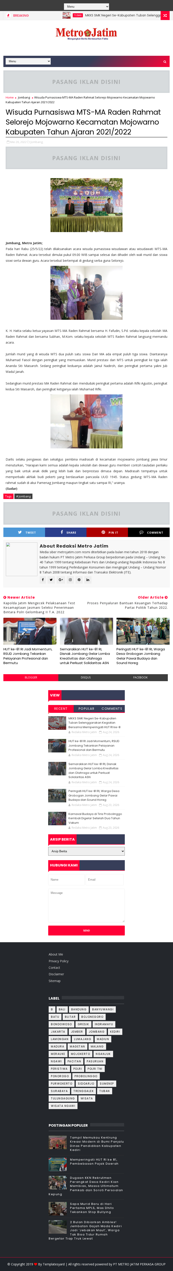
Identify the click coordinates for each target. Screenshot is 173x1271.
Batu (55, 1017)
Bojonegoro (92, 1017)
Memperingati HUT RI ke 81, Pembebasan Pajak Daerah (94, 1161)
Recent (61, 708)
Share (71, 533)
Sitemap (55, 981)
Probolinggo (86, 1076)
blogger (31, 677)
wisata (87, 1098)
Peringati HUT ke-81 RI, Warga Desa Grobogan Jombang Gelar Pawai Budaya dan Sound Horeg (140, 656)
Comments (112, 708)
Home (10, 97)
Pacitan (74, 1061)
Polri (77, 1069)
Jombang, (37, 142)
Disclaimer (56, 974)
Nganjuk (103, 1054)
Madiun (103, 1039)
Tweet (30, 533)
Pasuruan (95, 1061)
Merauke (58, 1054)
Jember (77, 1032)
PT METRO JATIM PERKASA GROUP (139, 1264)
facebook (140, 677)
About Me (56, 954)
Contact (54, 967)
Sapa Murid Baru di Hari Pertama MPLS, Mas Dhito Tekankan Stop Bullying (92, 1208)
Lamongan (59, 1039)
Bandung (79, 1009)
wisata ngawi (63, 1106)
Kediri (115, 1032)
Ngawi (56, 1061)
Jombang (24, 97)
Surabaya (59, 1091)
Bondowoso (61, 1024)
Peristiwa (59, 1069)
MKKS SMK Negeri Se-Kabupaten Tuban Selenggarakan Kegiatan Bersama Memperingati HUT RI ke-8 (94, 722)
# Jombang (23, 496)
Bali (62, 1009)
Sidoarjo (86, 1083)
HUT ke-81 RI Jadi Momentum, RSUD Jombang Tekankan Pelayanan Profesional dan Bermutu (27, 656)
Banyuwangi (103, 1009)
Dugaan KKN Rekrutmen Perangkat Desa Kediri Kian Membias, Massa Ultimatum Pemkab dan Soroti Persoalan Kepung (86, 1186)
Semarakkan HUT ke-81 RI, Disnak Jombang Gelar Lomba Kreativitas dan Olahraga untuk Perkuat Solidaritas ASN (85, 656)
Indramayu (104, 1024)
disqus (86, 677)
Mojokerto (80, 1054)
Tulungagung (63, 1098)
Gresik (83, 1024)
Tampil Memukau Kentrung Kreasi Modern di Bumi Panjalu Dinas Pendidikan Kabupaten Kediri (97, 1143)
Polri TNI (95, 1069)
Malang (97, 1046)
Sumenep (107, 1083)
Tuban (63, 15)
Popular (87, 708)
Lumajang (82, 1039)
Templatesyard (54, 1264)
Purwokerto (61, 1083)
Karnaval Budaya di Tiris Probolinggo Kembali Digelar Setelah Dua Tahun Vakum (95, 818)
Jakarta (58, 1032)
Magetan (77, 1046)
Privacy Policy (58, 961)
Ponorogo (60, 1076)
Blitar (70, 1017)
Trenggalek (83, 1091)
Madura (57, 1046)
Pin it (113, 533)
